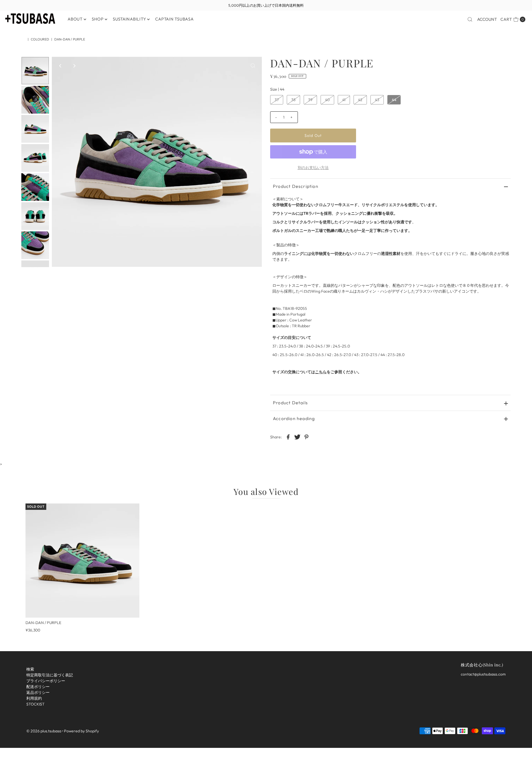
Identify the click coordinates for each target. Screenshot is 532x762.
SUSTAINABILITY (129, 19)
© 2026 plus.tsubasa (43, 730)
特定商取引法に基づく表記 (49, 674)
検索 (30, 669)
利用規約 (34, 698)
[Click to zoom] (253, 66)
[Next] (74, 66)
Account (487, 19)
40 (327, 99)
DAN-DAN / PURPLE (43, 622)
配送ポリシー (38, 686)
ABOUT (75, 19)
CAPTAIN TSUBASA (174, 19)
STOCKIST (35, 704)
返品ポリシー (38, 692)
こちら (321, 371)
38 (293, 99)
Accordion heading (294, 418)
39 (310, 99)
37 (277, 99)
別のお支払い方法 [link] (313, 167)
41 (344, 99)
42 (360, 99)
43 (377, 99)
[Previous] (61, 66)
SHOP (98, 19)
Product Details (290, 402)
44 (394, 99)
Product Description (295, 186)
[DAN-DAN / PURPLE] (82, 560)
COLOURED (40, 39)
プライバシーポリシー (45, 680)
